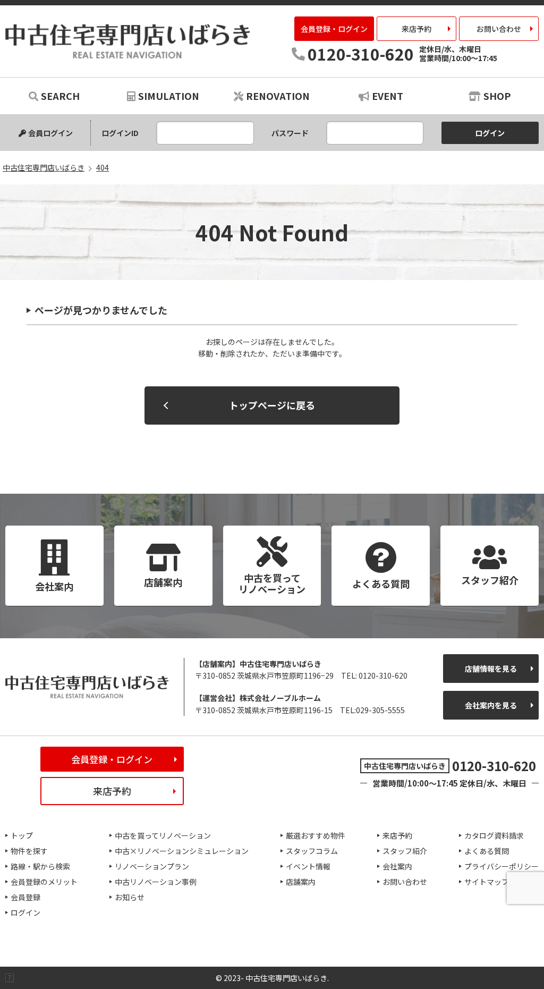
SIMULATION (168, 96)
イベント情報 (308, 866)
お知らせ (129, 897)
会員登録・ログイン (334, 28)
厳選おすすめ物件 (315, 835)
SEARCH (60, 96)
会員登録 (25, 897)
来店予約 (416, 28)
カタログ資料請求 (494, 835)
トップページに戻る (272, 405)
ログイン (25, 912)
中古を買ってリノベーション (163, 835)
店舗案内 (301, 881)
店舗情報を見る (491, 668)
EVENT (387, 96)
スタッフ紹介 (404, 851)
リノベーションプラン (152, 866)
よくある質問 (486, 851)
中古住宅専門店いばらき (127, 41)
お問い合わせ (499, 28)
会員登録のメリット (44, 881)
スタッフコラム (312, 851)
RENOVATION (278, 96)
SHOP (497, 96)
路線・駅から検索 (40, 866)
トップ (22, 835)
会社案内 (397, 866)
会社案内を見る (491, 705)
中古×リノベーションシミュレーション (182, 851)
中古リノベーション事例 (156, 881)
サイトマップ (486, 881)
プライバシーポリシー (501, 866)
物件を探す (29, 851)
